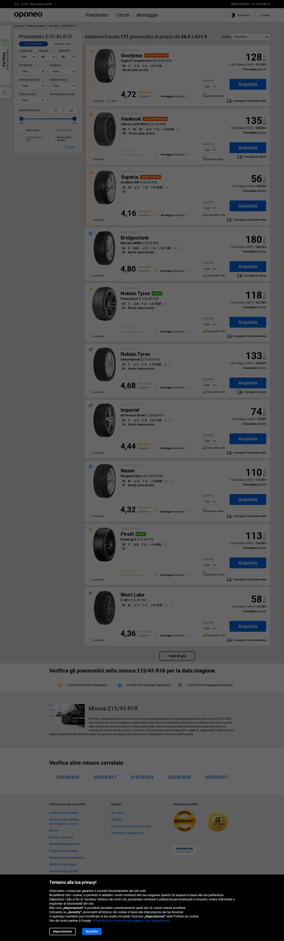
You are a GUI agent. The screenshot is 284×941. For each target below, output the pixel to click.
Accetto (92, 931)
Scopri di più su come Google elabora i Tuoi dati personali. (132, 920)
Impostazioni (62, 931)
